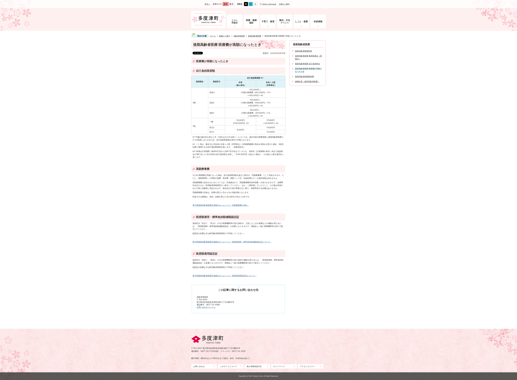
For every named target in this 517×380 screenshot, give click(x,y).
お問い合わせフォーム (206, 307)
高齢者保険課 (239, 36)
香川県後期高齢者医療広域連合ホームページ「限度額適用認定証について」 (225, 275)
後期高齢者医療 (254, 36)
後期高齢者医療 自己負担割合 (307, 64)
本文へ (207, 4)
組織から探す (224, 36)
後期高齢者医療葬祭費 (304, 76)
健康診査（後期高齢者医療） (307, 81)
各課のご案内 (284, 4)
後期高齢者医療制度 (303, 51)
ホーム (213, 36)
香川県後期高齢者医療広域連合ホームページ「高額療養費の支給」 (221, 205)
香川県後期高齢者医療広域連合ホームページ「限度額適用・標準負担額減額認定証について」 (232, 242)
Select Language (269, 4)
